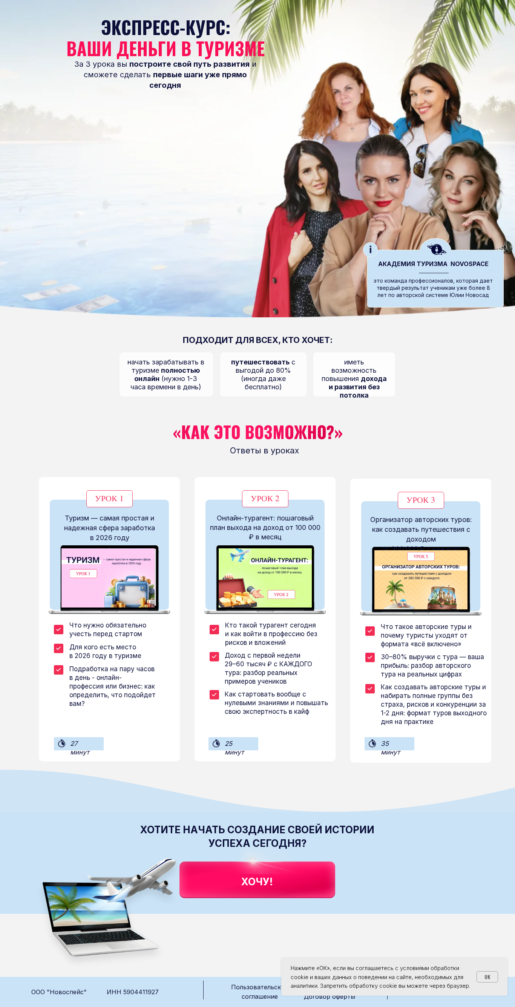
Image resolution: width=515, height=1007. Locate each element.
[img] (266, 858)
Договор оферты (329, 996)
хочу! (257, 882)
